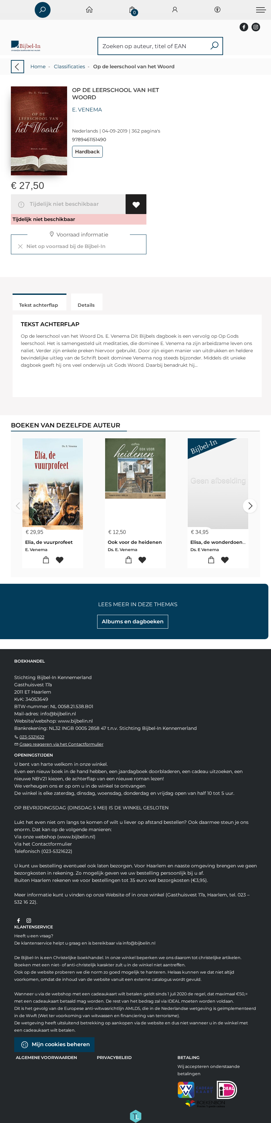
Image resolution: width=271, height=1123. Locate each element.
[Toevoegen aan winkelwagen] (46, 560)
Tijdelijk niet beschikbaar (63, 204)
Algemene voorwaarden (46, 1057)
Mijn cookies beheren (60, 1044)
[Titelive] (135, 1116)
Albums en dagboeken (133, 621)
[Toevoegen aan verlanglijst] (136, 204)
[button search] (214, 46)
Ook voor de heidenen (135, 542)
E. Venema (87, 110)
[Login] (175, 10)
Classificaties (69, 66)
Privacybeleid (114, 1057)
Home (38, 66)
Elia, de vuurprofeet (49, 542)
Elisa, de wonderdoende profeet (229, 542)
